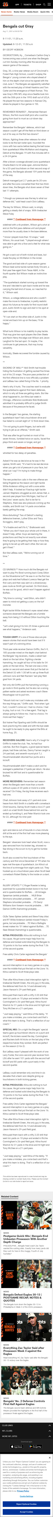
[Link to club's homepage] (5, 3)
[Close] (50, 1458)
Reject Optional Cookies (26, 1504)
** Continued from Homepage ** (29, 219)
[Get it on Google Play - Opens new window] (35, 1447)
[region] (26, 1485)
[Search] (44, 4)
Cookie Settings (26, 1496)
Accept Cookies (26, 1512)
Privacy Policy (23, 1491)
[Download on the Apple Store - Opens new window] (17, 1446)
